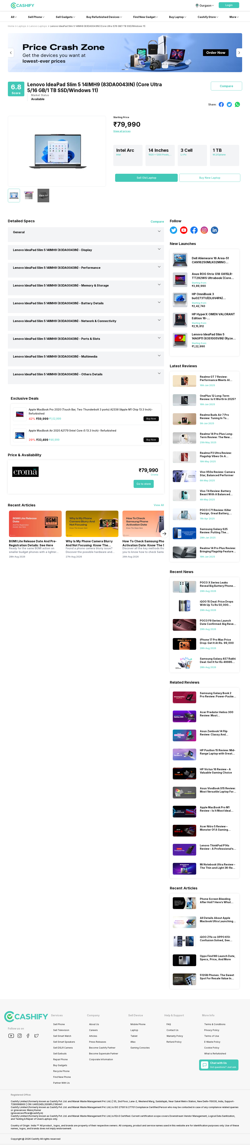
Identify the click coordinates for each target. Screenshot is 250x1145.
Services (57, 1015)
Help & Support (174, 1015)
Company (93, 1015)
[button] (229, 5)
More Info (208, 1015)
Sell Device (135, 1015)
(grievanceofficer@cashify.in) (27, 1113)
